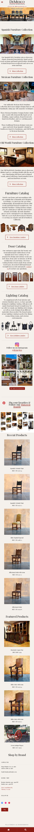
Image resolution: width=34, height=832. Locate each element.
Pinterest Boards (21, 405)
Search (25, 829)
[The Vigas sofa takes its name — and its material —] (9, 378)
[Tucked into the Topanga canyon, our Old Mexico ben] (9, 362)
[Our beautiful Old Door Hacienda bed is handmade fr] (24, 378)
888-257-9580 (12, 6)
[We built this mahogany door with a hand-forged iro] (24, 362)
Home (8, 829)
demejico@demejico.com (21, 6)
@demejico (17, 350)
